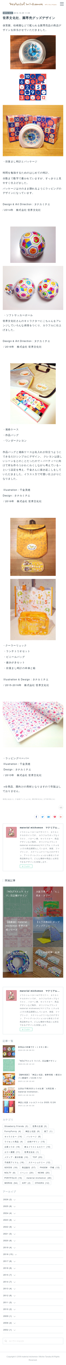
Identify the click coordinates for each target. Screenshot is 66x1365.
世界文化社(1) (8, 799)
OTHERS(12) (49, 799)
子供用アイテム (14, 1162)
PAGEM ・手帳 (50, 1167)
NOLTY (10, 1172)
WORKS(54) (37, 799)
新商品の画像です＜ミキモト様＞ (33, 1047)
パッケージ (34, 1136)
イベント (27, 1172)
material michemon (39, 1177)
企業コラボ (12, 1146)
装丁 (48, 1131)
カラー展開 (12, 1152)
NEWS (44, 1172)
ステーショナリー (39, 1162)
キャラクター (13, 1136)
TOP (38, 1157)
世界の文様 (40, 1126)
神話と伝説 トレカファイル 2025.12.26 (37, 1102)
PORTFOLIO (13, 1177)
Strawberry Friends (16, 1126)
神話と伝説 (32, 1131)
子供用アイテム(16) (23, 799)
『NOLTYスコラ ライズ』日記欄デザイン (37, 1060)
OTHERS (42, 1183)
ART (26, 1183)
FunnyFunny (12, 1131)
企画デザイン (36, 1141)
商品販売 (29, 1167)
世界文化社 (8, 13)
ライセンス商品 (13, 1141)
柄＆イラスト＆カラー (37, 1146)
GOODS (11, 1167)
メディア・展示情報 (16, 1157)
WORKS (11, 1183)
